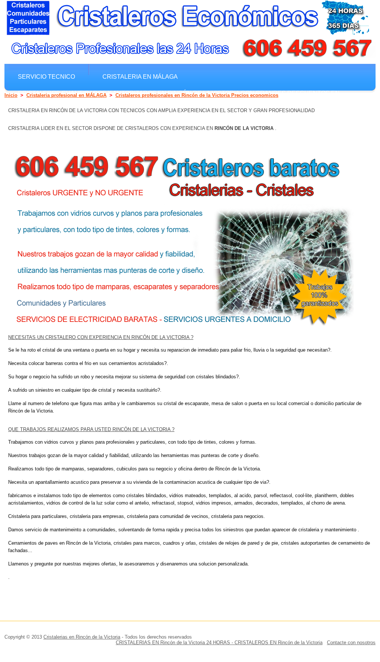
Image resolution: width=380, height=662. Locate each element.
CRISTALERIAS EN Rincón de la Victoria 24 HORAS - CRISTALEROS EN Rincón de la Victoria (219, 642)
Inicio (10, 95)
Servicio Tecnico (46, 76)
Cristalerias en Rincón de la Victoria (81, 637)
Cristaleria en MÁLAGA (140, 76)
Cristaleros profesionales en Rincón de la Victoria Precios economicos (196, 95)
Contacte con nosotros (351, 642)
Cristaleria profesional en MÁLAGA (66, 95)
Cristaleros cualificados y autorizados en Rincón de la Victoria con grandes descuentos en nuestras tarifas (179, 96)
